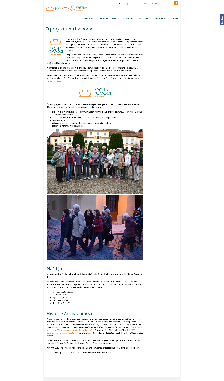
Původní (144, 3)
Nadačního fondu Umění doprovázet (79, 330)
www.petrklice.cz (54, 81)
